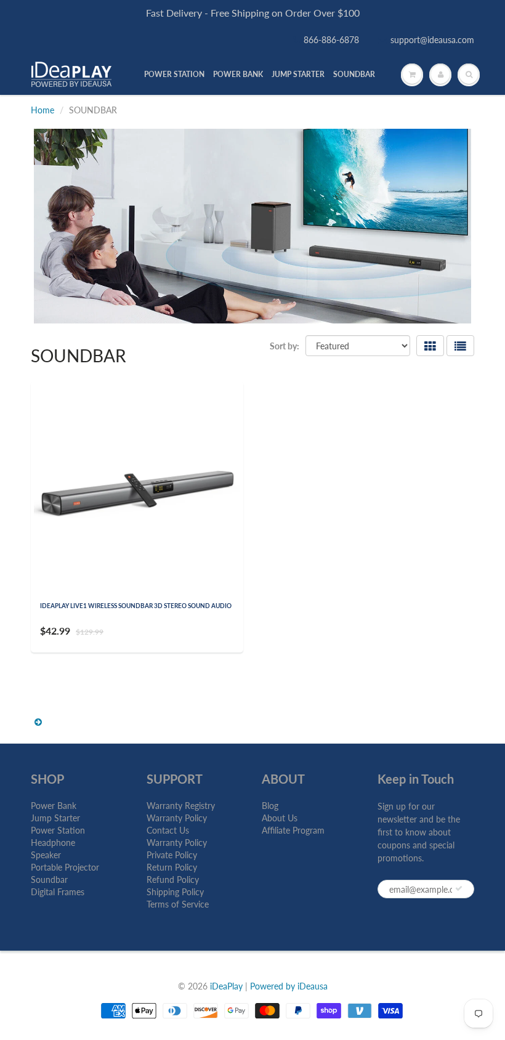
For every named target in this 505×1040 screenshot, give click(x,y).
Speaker (46, 855)
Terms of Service (178, 904)
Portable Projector (65, 867)
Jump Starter (55, 818)
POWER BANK (238, 74)
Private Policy (172, 855)
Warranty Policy (177, 818)
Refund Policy (173, 879)
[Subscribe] (458, 888)
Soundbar (49, 879)
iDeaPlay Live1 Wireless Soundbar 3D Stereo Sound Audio (136, 605)
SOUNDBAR (354, 74)
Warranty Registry (181, 805)
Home (42, 110)
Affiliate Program (293, 830)
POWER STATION (174, 74)
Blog (270, 805)
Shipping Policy (175, 892)
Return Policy (172, 867)
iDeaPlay (226, 986)
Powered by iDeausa (289, 986)
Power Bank (53, 805)
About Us (279, 818)
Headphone (53, 842)
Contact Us (168, 830)
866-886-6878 (331, 40)
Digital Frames (57, 892)
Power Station (58, 830)
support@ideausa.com (432, 40)
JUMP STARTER (298, 74)
